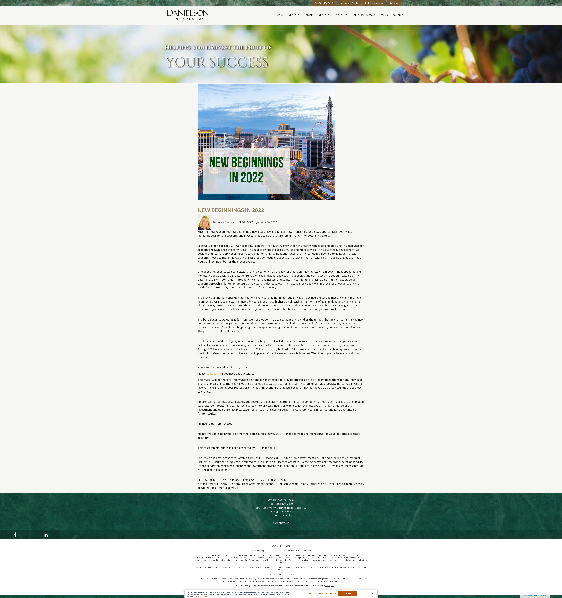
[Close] (373, 593)
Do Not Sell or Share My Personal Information (323, 593)
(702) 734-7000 (325, 3)
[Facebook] (14, 534)
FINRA (327, 586)
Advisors (394, 3)
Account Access (375, 3)
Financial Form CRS (282, 546)
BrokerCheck (306, 550)
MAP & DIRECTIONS (281, 523)
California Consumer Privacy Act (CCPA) (275, 567)
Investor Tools (351, 3)
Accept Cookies (347, 593)
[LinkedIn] (45, 534)
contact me (213, 373)
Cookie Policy (202, 596)
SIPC (332, 586)
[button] (294, 15)
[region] (281, 594)
